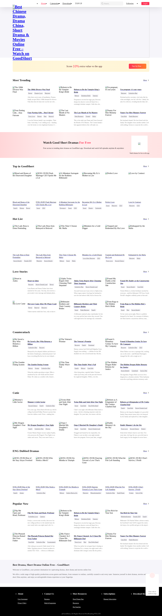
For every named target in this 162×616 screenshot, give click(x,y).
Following (130, 3)
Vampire (95, 95)
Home (43, 3)
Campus (42, 516)
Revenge (30, 284)
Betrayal (51, 116)
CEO (43, 208)
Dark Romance (79, 116)
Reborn (77, 95)
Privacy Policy (22, 603)
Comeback (135, 370)
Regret (30, 93)
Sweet (38, 208)
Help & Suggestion (50, 603)
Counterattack (51, 542)
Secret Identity (17, 261)
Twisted (88, 116)
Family (15, 208)
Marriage (47, 93)
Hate (45, 116)
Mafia (94, 116)
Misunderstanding (95, 493)
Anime (22, 493)
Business (47, 599)
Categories (54, 3)
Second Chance (119, 261)
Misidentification (126, 516)
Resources (76, 603)
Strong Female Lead (41, 284)
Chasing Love (38, 93)
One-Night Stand (93, 405)
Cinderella (98, 208)
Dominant (91, 345)
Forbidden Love (33, 516)
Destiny (91, 208)
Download (67, 3)
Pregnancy (63, 208)
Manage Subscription (110, 599)
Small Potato (120, 493)
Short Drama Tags (78, 599)
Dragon (48, 429)
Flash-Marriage (133, 116)
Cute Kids (124, 116)
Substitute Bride (85, 95)
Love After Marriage (89, 258)
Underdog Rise (133, 93)
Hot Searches (77, 607)
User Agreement (22, 599)
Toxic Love (31, 116)
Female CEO (28, 261)
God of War (143, 370)
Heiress (39, 116)
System (37, 368)
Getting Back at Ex (71, 493)
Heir (128, 310)
